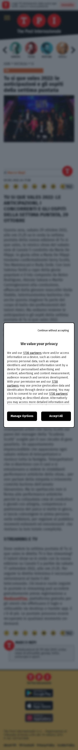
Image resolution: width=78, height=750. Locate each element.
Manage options (22, 416)
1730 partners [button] (32, 353)
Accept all (56, 416)
